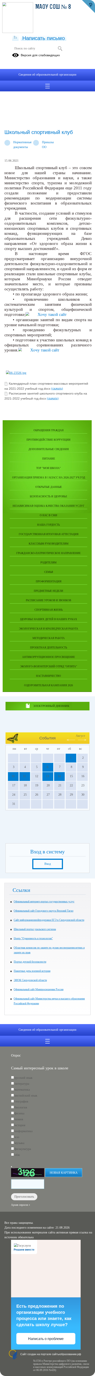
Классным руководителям (48, 543)
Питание (48, 458)
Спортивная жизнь (48, 609)
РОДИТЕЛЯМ (48, 562)
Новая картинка (64, 1172)
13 (47, 776)
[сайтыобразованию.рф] (88, 6)
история (20, 1125)
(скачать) (57, 388)
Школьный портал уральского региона (35, 929)
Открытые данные (48, 487)
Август (80, 735)
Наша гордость (48, 524)
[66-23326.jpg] (16, 373)
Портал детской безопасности (30, 961)
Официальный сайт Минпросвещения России (38, 989)
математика (22, 1089)
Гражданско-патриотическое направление (48, 553)
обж (17, 1155)
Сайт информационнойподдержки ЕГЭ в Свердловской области (49, 920)
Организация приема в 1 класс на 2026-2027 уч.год (48, 477)
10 (13, 776)
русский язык (23, 1077)
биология (21, 1107)
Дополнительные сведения (48, 449)
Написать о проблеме (46, 1339)
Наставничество (48, 675)
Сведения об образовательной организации (47, 74)
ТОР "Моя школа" (48, 468)
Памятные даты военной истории (32, 970)
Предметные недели (48, 590)
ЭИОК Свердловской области (30, 980)
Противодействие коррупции (48, 439)
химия (19, 1119)
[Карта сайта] (15, 37)
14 (59, 776)
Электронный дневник (51, 706)
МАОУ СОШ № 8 (53, 7)
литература (22, 1083)
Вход (47, 863)
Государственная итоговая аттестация (48, 534)
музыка (19, 1143)
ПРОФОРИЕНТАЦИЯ (48, 581)
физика (19, 1113)
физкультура (23, 1149)
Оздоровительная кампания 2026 (48, 685)
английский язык (26, 1095)
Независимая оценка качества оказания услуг (48, 505)
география (21, 1101)
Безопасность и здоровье (48, 496)
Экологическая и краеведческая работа (48, 628)
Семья (48, 572)
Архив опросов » (20, 1204)
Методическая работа (48, 638)
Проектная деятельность (48, 647)
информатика (23, 1131)
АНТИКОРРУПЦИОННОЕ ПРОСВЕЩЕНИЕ (48, 657)
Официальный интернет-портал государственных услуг (44, 901)
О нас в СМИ (48, 515)
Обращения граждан (49, 430)
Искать (60, 48)
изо (17, 1137)
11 (24, 776)
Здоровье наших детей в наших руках (48, 619)
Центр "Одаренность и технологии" (33, 938)
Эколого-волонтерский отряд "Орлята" (48, 666)
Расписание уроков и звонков (48, 600)
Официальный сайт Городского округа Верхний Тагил (43, 910)
